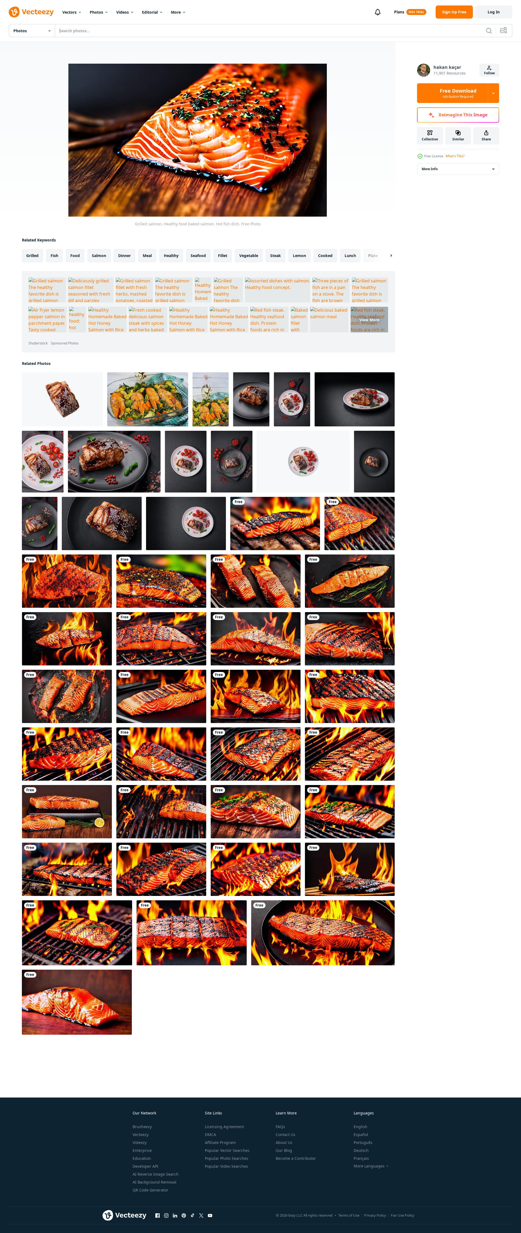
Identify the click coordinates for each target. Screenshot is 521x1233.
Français (361, 1158)
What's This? (455, 156)
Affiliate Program (220, 1142)
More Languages (369, 1166)
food (75, 255)
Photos (96, 12)
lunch (350, 255)
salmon (99, 255)
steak (275, 255)
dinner (124, 255)
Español (361, 1134)
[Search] (489, 30)
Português (363, 1142)
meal (147, 255)
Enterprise (142, 1150)
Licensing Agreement (224, 1126)
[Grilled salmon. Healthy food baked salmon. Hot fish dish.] (275, 523)
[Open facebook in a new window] (157, 1215)
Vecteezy (141, 1134)
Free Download (458, 93)
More (176, 12)
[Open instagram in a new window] (166, 1215)
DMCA (210, 1134)
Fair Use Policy (402, 1215)
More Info (430, 169)
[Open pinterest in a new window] (184, 1215)
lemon (299, 255)
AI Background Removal (154, 1182)
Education (142, 1158)
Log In (494, 11)
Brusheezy (142, 1126)
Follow (489, 73)
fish (54, 255)
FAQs (280, 1126)
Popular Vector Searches (227, 1150)
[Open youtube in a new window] (210, 1215)
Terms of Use (348, 1215)
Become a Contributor (296, 1158)
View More (369, 319)
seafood (198, 255)
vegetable (248, 255)
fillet (222, 255)
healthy (171, 255)
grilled (32, 255)
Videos (122, 12)
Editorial (150, 12)
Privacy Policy (375, 1215)
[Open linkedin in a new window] (175, 1215)
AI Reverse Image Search (156, 1174)
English (360, 1126)
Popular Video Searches (226, 1166)
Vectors (69, 12)
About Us (284, 1142)
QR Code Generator (150, 1190)
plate (373, 255)
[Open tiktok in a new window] (192, 1215)
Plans (399, 11)
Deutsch (361, 1150)
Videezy (140, 1142)
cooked (325, 255)
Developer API (145, 1166)
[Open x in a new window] (201, 1215)
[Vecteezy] (31, 12)
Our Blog (284, 1150)
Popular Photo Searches (226, 1158)
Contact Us (285, 1134)
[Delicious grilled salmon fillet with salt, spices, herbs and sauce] (62, 399)
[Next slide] (386, 255)
